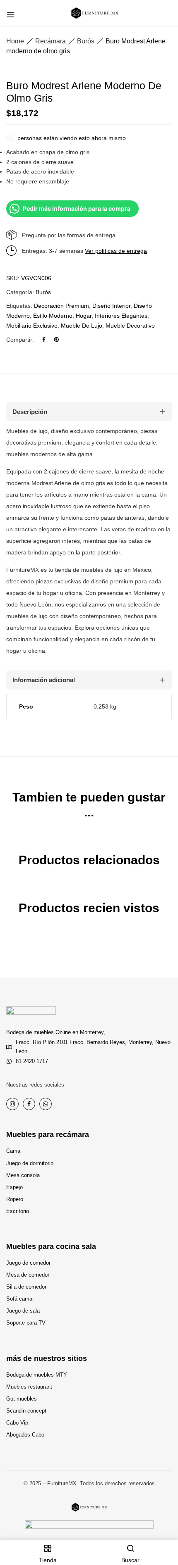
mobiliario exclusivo (32, 325)
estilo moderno (52, 315)
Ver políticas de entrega (116, 250)
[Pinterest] (56, 339)
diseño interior (111, 305)
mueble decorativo (130, 325)
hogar (83, 315)
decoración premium (61, 305)
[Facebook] (44, 339)
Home (15, 41)
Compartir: (20, 339)
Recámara (50, 41)
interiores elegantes (121, 315)
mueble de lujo (81, 325)
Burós (85, 41)
